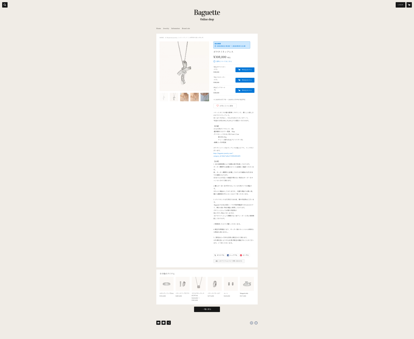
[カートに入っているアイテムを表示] (409, 5)
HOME (162, 37)
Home (158, 28)
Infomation (175, 28)
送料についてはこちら (224, 61)
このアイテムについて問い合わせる (230, 261)
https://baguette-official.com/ (256, 323)
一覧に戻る (207, 309)
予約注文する (247, 70)
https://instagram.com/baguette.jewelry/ (251, 323)
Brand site (186, 28)
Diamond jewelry (172, 37)
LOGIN (400, 5)
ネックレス (183, 37)
